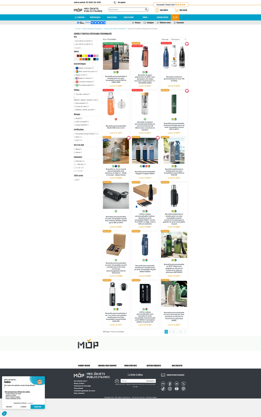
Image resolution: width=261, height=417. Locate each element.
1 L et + (80, 168)
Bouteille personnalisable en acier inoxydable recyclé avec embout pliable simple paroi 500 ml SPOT (116, 220)
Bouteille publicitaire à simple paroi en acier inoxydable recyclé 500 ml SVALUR (174, 172)
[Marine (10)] (92, 56)
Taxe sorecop (78, 388)
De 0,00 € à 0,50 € (84, 41)
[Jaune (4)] (83, 56)
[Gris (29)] (83, 59)
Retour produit (79, 383)
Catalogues (150, 23)
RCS (79, 137)
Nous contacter (79, 393)
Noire (79, 152)
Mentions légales (151, 397)
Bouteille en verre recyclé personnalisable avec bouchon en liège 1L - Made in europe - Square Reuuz (116, 172)
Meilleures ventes (165, 23)
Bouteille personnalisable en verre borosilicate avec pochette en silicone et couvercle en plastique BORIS (174, 316)
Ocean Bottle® (82, 125)
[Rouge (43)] (86, 59)
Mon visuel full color (88, 71)
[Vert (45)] (89, 59)
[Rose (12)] (94, 56)
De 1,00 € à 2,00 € (84, 44)
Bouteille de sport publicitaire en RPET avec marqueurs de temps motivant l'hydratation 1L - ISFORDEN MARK (145, 79)
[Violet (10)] (89, 56)
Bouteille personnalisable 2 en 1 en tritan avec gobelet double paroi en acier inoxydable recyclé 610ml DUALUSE (116, 317)
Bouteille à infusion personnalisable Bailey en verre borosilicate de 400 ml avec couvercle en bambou (145, 126)
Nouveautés (180, 23)
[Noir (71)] (94, 59)
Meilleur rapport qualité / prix (86, 100)
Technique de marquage (82, 386)
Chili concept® (82, 122)
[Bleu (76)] (97, 59)
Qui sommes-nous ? (80, 381)
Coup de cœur (82, 106)
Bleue (79, 149)
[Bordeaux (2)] (78, 56)
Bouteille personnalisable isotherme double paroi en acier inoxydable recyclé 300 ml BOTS (174, 126)
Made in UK (82, 75)
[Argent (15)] (97, 56)
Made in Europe (86, 68)
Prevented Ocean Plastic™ (87, 134)
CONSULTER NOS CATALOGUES (175, 375)
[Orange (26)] (81, 59)
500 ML (80, 161)
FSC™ (79, 140)
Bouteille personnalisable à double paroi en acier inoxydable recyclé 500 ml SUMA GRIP (116, 79)
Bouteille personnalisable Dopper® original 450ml (145, 173)
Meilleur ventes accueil (85, 110)
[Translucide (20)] (75, 59)
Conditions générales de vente (84, 391)
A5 (78, 180)
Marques (137, 23)
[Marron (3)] (81, 56)
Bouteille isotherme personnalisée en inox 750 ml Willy (174, 79)
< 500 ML (81, 164)
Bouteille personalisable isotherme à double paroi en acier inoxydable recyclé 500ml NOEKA (145, 269)
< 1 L (79, 171)
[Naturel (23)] (78, 59)
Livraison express (86, 82)
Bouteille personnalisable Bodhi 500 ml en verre (116, 127)
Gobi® (79, 118)
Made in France (86, 78)
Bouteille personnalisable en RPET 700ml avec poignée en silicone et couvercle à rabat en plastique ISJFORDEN (174, 268)
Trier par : (165, 39)
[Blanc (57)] (92, 59)
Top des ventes (83, 94)
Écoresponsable (86, 85)
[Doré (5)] (86, 56)
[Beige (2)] (75, 56)
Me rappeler (122, 2)
